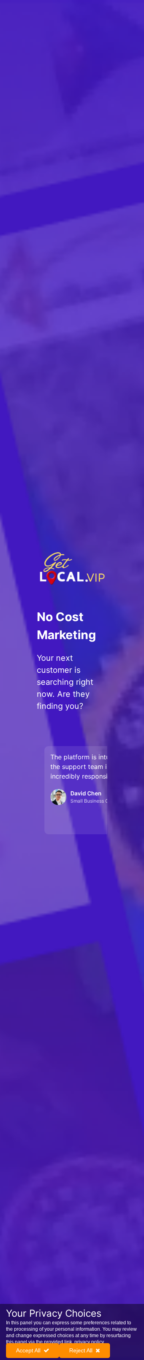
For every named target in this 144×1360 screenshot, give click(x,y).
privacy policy (89, 1342)
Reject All (80, 1350)
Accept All (28, 1350)
